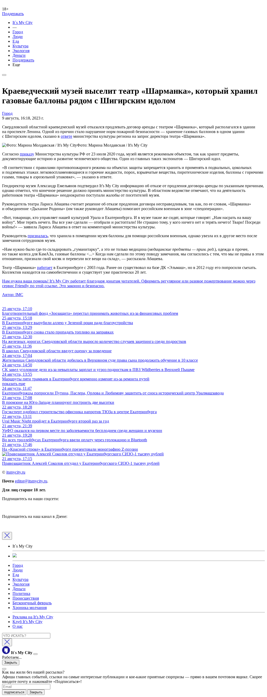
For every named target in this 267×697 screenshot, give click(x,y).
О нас (18, 626)
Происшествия (26, 598)
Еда (16, 41)
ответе (66, 136)
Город (18, 32)
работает (44, 267)
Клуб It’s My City (28, 621)
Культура (20, 46)
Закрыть (10, 662)
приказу (27, 154)
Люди (18, 36)
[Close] (7, 536)
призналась (38, 236)
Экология (21, 50)
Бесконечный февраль (32, 603)
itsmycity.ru (15, 472)
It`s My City (23, 22)
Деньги (19, 55)
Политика (21, 593)
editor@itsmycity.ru (31, 481)
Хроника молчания (30, 607)
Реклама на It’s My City (33, 617)
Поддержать (13, 13)
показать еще (13, 383)
